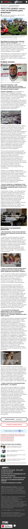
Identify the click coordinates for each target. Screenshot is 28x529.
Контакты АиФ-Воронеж (8, 475)
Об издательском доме (8, 470)
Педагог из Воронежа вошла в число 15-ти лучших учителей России (16, 451)
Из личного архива (12, 38)
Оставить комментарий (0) (14, 424)
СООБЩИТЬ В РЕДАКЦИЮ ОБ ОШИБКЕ (11, 482)
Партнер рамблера (13, 522)
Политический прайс (19, 477)
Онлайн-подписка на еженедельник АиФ (13, 473)
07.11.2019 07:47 (4, 5)
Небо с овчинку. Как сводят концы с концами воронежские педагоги (16, 455)
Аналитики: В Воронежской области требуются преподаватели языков (14, 446)
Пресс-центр (19, 470)
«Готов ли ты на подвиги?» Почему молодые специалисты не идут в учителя (13, 217)
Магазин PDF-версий (7, 472)
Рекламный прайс (6, 477)
